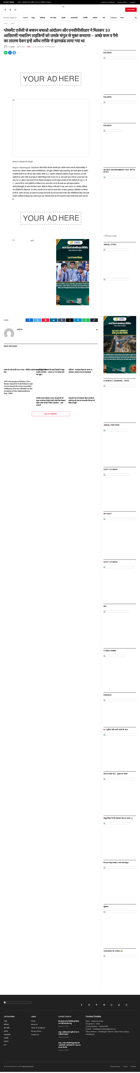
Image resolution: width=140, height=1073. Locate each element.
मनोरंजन (95, 18)
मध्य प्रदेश (53, 18)
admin (12, 47)
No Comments (39, 47)
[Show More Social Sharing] (18, 52)
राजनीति (85, 18)
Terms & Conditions (108, 2)
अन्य (104, 18)
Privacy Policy (122, 2)
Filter (122, 18)
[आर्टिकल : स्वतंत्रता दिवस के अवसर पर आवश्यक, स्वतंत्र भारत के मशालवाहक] (83, 358)
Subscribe (131, 9)
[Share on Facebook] (10, 52)
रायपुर (33, 18)
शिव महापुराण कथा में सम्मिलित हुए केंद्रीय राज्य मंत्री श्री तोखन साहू (68, 1022)
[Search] (136, 17)
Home (25, 18)
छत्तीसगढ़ (42, 18)
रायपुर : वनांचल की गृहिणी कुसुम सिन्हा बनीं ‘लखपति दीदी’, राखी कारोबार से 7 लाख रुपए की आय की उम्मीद (69, 1045)
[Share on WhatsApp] (6, 52)
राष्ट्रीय (63, 18)
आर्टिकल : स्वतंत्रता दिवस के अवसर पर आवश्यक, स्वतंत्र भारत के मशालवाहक (80, 371)
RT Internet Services (26, 1066)
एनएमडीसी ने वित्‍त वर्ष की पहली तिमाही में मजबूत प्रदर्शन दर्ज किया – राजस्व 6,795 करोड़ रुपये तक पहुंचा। (50, 372)
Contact (132, 2)
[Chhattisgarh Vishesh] (70, 9)
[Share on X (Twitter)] (14, 52)
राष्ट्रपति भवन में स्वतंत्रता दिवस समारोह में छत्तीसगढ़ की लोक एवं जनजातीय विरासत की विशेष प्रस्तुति (81, 400)
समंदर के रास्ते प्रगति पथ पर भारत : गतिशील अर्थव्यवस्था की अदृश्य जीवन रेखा (18, 371)
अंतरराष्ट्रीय (74, 18)
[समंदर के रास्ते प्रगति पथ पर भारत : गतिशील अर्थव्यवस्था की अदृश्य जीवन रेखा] (18, 358)
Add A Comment (51, 414)
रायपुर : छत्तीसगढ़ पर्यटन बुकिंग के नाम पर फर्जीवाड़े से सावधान (34, 2)
